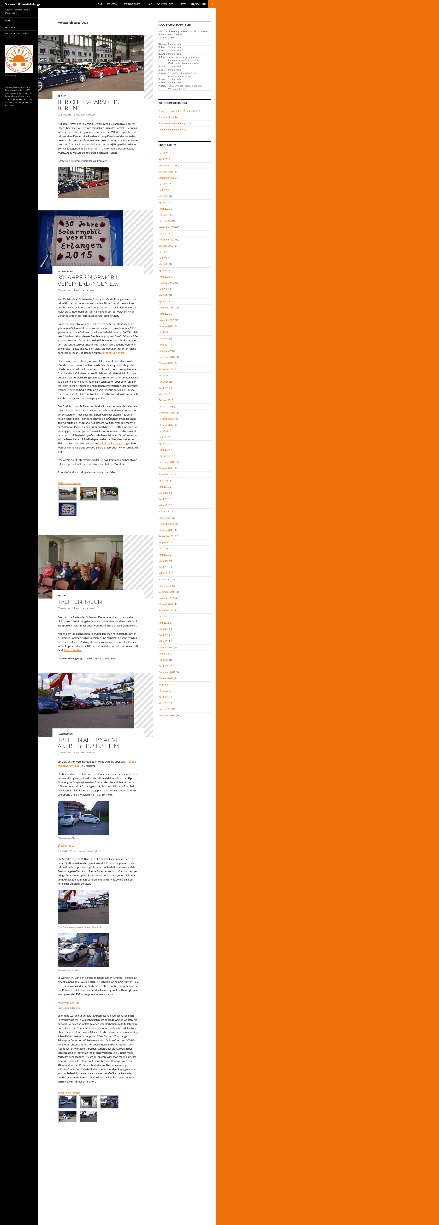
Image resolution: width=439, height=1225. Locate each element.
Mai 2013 (163, 659)
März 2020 (164, 313)
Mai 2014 (163, 628)
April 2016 (164, 499)
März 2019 (164, 344)
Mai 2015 (163, 560)
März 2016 (164, 505)
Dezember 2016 (166, 462)
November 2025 (167, 165)
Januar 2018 (165, 406)
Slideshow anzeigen (69, 483)
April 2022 (164, 301)
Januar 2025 (165, 221)
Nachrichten (65, 271)
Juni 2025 (163, 190)
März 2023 (164, 276)
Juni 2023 (163, 258)
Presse (183, 4)
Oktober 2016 (165, 468)
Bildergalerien (198, 4)
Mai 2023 (163, 264)
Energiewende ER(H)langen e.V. (174, 123)
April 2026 (164, 159)
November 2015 (167, 523)
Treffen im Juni (81, 601)
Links (149, 4)
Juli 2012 (163, 690)
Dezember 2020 (166, 307)
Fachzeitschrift (165, 4)
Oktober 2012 (165, 678)
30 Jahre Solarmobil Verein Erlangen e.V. (88, 280)
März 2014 (164, 641)
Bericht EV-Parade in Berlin (89, 105)
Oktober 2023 (165, 245)
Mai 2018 (163, 381)
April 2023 (164, 270)
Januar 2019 (165, 350)
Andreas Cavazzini (86, 114)
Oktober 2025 (165, 171)
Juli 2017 (163, 431)
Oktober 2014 (165, 604)
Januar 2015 (165, 585)
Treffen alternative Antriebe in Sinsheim (88, 742)
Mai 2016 (163, 492)
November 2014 (167, 597)
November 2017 (167, 418)
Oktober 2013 (165, 647)
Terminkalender (132, 4)
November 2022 (167, 282)
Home (99, 4)
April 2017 (164, 443)
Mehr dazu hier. (73, 650)
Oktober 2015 (165, 529)
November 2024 (167, 227)
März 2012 (164, 702)
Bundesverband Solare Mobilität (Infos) (179, 111)
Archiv (62, 96)
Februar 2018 (165, 400)
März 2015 (164, 573)
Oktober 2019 (165, 326)
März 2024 (164, 233)
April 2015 (164, 567)
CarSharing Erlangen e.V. (111, 443)
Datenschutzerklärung (17, 33)
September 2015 (167, 536)
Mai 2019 (163, 338)
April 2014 (164, 635)
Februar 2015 (165, 579)
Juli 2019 (163, 332)
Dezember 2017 (166, 412)
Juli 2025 (163, 183)
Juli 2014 (163, 616)
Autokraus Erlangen (113, 352)
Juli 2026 (163, 153)
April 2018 (164, 387)
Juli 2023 (163, 251)
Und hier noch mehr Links (172, 129)
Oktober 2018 (165, 363)
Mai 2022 (163, 295)
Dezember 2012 (166, 672)
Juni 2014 (163, 622)
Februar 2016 (165, 511)
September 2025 (167, 177)
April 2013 (164, 665)
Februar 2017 (165, 455)
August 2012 (165, 684)
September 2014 (167, 610)
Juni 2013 (163, 653)
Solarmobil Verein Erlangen (23, 4)
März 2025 (164, 208)
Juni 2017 (163, 437)
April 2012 (164, 696)
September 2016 (167, 474)
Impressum (10, 27)
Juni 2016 (163, 486)
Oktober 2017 (165, 424)
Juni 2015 (163, 554)
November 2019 (167, 319)
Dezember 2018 (166, 356)
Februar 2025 (165, 214)
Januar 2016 (165, 517)
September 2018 (167, 369)
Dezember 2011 (166, 715)
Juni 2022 (163, 288)
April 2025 (164, 202)
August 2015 (165, 542)
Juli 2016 (163, 480)
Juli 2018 (163, 375)
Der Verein (112, 4)
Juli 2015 (163, 548)
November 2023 (167, 239)
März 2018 (164, 394)
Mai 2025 (163, 196)
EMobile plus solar (168, 117)
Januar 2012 (165, 709)
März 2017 (164, 449)
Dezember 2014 (166, 591)
